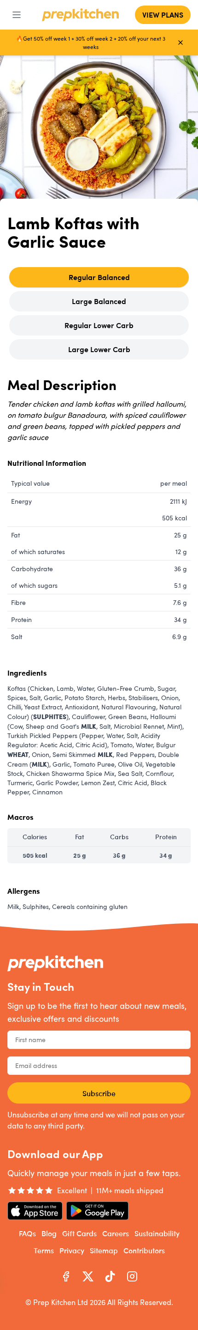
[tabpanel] (99, 647)
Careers (115, 1233)
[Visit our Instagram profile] (132, 1276)
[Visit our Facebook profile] (65, 1276)
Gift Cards (79, 1233)
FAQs (27, 1233)
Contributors (144, 1250)
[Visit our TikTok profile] (110, 1276)
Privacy (71, 1250)
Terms (44, 1250)
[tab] (99, 277)
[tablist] (99, 313)
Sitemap (104, 1250)
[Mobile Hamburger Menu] (16, 15)
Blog (49, 1233)
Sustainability (157, 1233)
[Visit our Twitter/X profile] (87, 1276)
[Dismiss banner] (180, 42)
